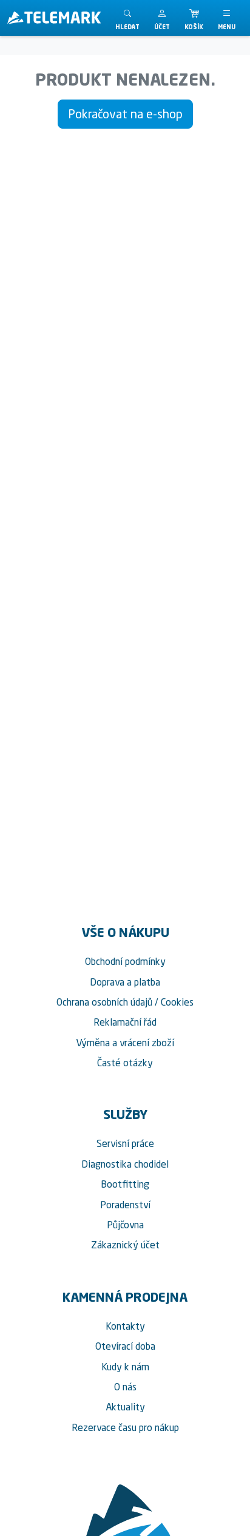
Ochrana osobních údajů (104, 1002)
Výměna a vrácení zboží (125, 1043)
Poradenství (125, 1205)
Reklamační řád (125, 1022)
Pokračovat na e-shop (125, 113)
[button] (162, 17)
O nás (125, 1387)
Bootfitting (125, 1184)
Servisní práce (125, 1143)
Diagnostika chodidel (125, 1164)
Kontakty (125, 1326)
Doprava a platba (125, 982)
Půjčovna (125, 1225)
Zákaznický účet (125, 1245)
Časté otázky (125, 1063)
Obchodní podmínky (125, 961)
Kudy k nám (125, 1367)
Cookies (177, 1002)
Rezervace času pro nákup (125, 1427)
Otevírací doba (125, 1346)
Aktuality (125, 1407)
